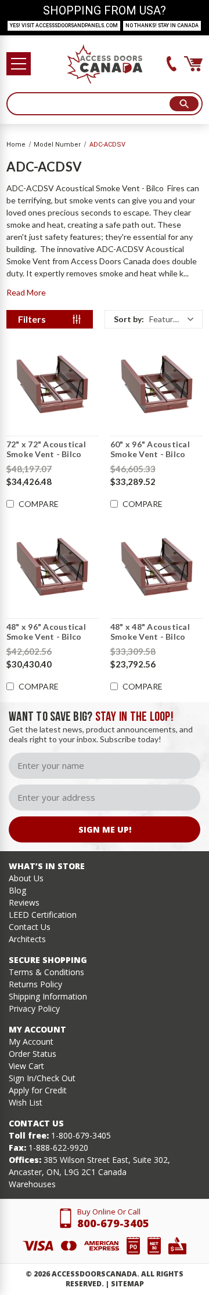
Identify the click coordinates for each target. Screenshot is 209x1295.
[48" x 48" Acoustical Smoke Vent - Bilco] (156, 566)
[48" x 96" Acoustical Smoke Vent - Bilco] (52, 566)
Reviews (24, 902)
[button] (154, 319)
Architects (27, 938)
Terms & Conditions (46, 971)
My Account (31, 1041)
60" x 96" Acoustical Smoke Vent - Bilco (150, 449)
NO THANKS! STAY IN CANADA (162, 25)
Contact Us (30, 926)
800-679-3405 (113, 1223)
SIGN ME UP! (104, 829)
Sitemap (127, 1284)
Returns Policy (35, 984)
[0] (193, 63)
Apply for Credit (38, 1090)
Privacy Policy (34, 1008)
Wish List (25, 1102)
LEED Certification (43, 914)
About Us (26, 878)
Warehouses (32, 1184)
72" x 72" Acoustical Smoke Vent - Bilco (46, 449)
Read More (26, 292)
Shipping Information (48, 996)
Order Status (32, 1053)
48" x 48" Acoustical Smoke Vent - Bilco (150, 632)
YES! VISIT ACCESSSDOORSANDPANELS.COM (64, 25)
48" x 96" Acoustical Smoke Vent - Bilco (46, 632)
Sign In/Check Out (42, 1078)
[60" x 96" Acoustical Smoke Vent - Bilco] (156, 383)
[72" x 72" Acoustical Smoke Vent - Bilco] (52, 383)
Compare (39, 504)
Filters (32, 318)
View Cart (26, 1065)
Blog (17, 890)
